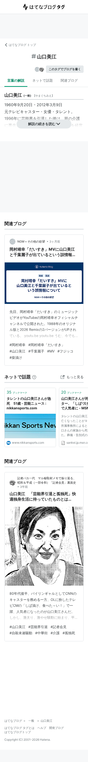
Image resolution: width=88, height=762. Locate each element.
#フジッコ (65, 351)
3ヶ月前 (54, 241)
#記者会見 (58, 627)
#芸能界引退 (38, 627)
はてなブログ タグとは (19, 728)
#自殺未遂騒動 (21, 633)
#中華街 (41, 633)
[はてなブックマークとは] (34, 376)
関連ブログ (69, 80)
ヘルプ (41, 728)
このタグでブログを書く (65, 69)
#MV (51, 351)
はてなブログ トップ (22, 45)
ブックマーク (17, 392)
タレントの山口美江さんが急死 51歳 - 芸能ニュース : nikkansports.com (29, 403)
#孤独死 (69, 633)
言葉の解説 (15, 80)
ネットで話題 (42, 80)
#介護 (55, 633)
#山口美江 (17, 351)
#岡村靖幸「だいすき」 (46, 345)
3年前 (24, 487)
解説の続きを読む (41, 124)
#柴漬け (16, 357)
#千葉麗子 (36, 351)
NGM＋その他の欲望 (31, 241)
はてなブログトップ (17, 732)
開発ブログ (56, 728)
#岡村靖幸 (17, 345)
